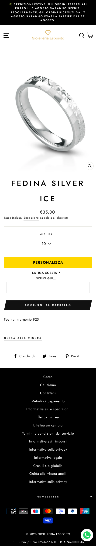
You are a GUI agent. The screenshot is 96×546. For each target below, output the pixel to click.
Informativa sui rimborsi (48, 441)
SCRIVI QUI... (46, 278)
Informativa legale (48, 457)
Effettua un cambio (48, 425)
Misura (46, 234)
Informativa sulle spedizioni (48, 409)
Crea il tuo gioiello (48, 465)
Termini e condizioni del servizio (48, 433)
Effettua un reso (48, 417)
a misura (23, 338)
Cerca (48, 376)
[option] (48, 12)
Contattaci (48, 393)
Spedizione (31, 218)
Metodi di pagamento (48, 401)
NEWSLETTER (48, 496)
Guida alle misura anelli (48, 473)
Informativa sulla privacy (48, 449)
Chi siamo (48, 385)
